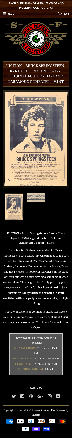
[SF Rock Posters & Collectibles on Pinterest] (31, 397)
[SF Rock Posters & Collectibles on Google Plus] (40, 397)
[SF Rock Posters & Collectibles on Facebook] (22, 397)
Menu (10, 14)
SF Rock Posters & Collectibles (39, 410)
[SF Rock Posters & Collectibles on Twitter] (14, 397)
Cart (66, 13)
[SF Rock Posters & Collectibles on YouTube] (58, 397)
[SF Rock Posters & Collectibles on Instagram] (49, 397)
